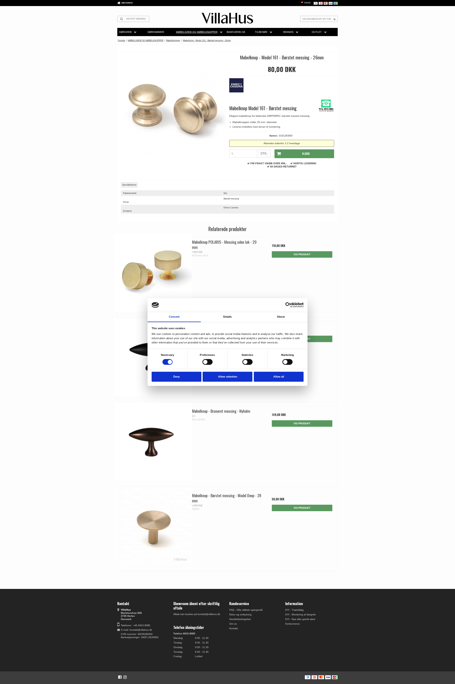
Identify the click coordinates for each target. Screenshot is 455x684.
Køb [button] (306, 154)
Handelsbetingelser (240, 619)
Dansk (307, 3)
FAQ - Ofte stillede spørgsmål (246, 609)
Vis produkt (302, 254)
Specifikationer (129, 185)
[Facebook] (120, 677)
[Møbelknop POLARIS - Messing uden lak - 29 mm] (153, 272)
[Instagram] (125, 677)
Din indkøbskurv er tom (317, 19)
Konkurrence (292, 623)
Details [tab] (227, 316)
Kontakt (233, 628)
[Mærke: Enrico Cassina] (238, 87)
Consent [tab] (174, 316)
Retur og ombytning (240, 614)
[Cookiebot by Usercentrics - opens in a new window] (288, 305)
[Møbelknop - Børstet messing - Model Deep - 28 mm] (153, 526)
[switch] (207, 362)
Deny (176, 376)
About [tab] (281, 316)
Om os (233, 623)
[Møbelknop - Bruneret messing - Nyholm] (153, 441)
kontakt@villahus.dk (141, 629)
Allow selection (227, 376)
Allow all (278, 376)
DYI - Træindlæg (294, 609)
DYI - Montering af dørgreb (300, 614)
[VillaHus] (227, 18)
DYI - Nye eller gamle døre (300, 619)
